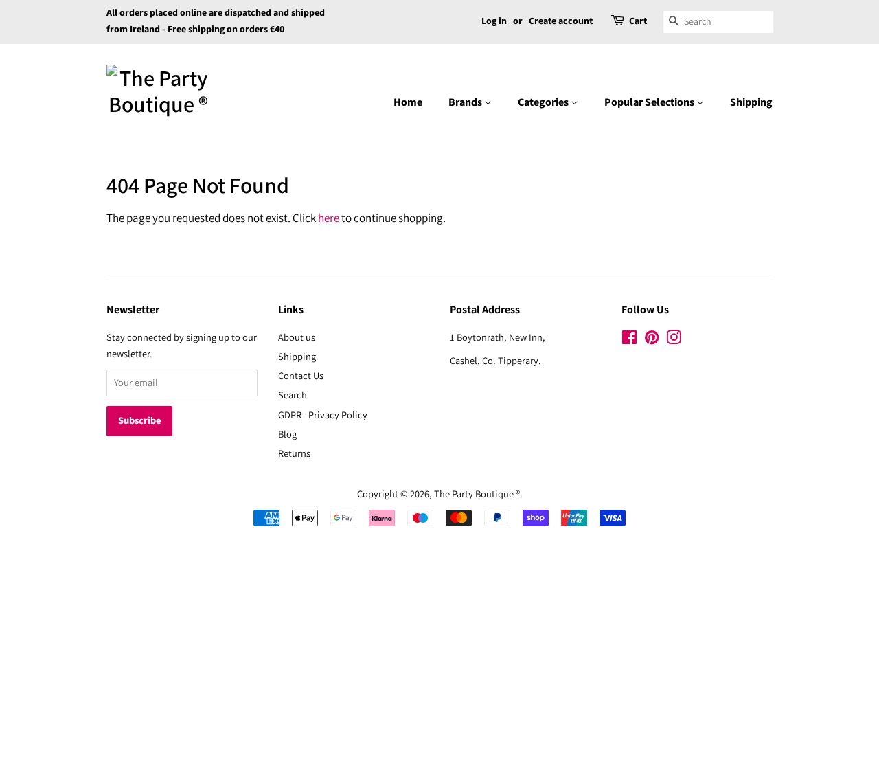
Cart (638, 21)
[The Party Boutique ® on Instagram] (673, 339)
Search (292, 394)
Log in (494, 21)
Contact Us (300, 375)
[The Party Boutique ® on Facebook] (629, 339)
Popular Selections (650, 102)
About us (296, 336)
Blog (287, 433)
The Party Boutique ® (477, 493)
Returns (294, 453)
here (328, 217)
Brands (466, 102)
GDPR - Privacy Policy (322, 414)
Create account (561, 21)
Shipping (751, 102)
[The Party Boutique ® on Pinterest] (651, 339)
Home (407, 102)
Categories (544, 102)
